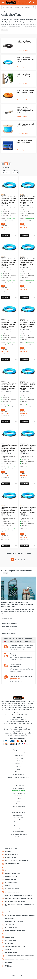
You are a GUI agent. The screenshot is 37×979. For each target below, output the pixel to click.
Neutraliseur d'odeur (11, 882)
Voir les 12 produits (22, 50)
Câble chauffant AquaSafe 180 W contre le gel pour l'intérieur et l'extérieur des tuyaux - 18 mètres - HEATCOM (28, 448)
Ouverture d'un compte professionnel (18, 777)
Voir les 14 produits (22, 133)
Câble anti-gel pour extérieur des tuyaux (24, 42)
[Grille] (3, 163)
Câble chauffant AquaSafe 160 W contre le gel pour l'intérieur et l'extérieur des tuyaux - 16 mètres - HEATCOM (9, 448)
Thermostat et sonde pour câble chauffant (24, 141)
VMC (6, 870)
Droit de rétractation (18, 806)
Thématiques (18, 772)
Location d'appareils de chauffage (18, 735)
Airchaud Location (11, 848)
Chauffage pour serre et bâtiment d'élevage (19, 898)
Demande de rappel (18, 761)
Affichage (15, 170)
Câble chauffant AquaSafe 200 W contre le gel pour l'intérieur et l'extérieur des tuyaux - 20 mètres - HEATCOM (9, 510)
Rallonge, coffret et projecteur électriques (19, 956)
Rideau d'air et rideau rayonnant (15, 901)
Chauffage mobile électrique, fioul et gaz (18, 895)
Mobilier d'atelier (10, 940)
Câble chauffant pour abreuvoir (10, 626)
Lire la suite (5, 29)
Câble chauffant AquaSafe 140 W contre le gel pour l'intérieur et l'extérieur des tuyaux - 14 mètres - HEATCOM (28, 386)
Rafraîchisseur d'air (11, 854)
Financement (18, 796)
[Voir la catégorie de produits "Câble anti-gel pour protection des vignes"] (8, 79)
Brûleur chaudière (11, 927)
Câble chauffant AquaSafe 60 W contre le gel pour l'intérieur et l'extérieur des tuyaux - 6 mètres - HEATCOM (28, 262)
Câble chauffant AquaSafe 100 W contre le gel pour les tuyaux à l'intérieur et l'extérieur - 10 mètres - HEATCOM (28, 324)
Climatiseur (8, 851)
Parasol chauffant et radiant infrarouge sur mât (19, 905)
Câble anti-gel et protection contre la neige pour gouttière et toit (25, 109)
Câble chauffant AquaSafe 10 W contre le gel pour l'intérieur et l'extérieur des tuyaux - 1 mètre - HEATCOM (9, 200)
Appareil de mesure (11, 953)
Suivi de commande (18, 786)
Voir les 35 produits (22, 116)
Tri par (3, 170)
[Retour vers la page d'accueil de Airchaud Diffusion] (11, 2)
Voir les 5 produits (22, 100)
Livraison (18, 798)
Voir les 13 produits (22, 150)
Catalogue (18, 764)
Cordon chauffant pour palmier (10, 630)
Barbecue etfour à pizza (8, 966)
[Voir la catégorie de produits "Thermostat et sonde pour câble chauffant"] (8, 145)
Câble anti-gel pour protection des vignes (24, 75)
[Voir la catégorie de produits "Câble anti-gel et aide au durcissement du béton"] (8, 95)
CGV (18, 829)
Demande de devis (18, 758)
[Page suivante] (27, 559)
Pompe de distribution (12, 934)
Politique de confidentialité (19, 834)
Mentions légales (18, 831)
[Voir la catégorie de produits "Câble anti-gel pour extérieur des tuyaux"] (8, 46)
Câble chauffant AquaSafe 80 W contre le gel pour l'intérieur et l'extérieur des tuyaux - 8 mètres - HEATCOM (9, 324)
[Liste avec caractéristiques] (9, 163)
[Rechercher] (34, 7)
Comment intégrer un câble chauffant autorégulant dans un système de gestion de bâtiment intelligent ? (17, 604)
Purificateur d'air (10, 879)
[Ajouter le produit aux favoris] (16, 235)
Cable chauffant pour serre (9, 633)
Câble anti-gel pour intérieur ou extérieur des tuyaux (25, 59)
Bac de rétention (10, 937)
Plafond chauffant (11, 918)
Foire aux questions (18, 774)
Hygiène (7, 885)
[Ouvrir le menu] (3, 2)
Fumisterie (8, 949)
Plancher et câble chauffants (14, 921)
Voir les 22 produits (22, 83)
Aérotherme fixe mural (12, 892)
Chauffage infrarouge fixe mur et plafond (18, 909)
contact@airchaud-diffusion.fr (20, 721)
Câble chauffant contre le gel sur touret (25, 125)
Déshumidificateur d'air (12, 873)
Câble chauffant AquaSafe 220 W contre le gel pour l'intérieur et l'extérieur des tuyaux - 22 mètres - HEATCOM (28, 510)
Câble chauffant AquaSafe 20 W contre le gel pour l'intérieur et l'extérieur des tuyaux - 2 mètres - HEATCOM (28, 200)
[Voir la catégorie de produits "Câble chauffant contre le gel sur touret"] (8, 129)
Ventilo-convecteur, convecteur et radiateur (19, 915)
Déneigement (9, 962)
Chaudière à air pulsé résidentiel (15, 912)
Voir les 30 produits (22, 67)
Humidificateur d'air (11, 876)
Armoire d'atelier (10, 943)
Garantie (18, 804)
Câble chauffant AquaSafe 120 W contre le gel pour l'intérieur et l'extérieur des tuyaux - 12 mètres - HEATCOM (9, 386)
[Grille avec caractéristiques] (6, 163)
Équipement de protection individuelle (17, 959)
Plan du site (18, 837)
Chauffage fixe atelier (12, 889)
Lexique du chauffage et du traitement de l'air (18, 733)
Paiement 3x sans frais (18, 793)
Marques (18, 766)
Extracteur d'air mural (12, 864)
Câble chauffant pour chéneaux (10, 623)
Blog (18, 769)
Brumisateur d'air (10, 857)
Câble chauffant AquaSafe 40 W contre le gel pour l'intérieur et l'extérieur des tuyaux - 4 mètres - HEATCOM (9, 262)
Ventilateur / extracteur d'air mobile (17, 860)
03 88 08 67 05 (15, 678)
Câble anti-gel (9, 924)
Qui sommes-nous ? (19, 753)
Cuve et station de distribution (15, 931)
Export (18, 801)
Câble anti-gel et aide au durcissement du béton (25, 91)
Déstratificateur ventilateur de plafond (18, 867)
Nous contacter (18, 755)
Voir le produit (5, 235)
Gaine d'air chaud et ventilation (15, 946)
